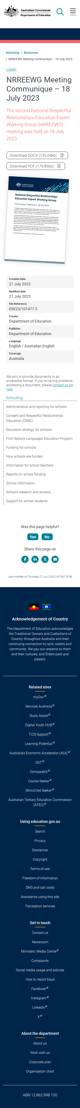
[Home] (25, 11)
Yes (33, 537)
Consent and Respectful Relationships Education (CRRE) (34, 418)
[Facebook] (25, 559)
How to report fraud (40, 979)
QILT (38, 762)
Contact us (40, 933)
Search (40, 831)
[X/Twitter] (45, 559)
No (47, 537)
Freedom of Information (40, 878)
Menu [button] (73, 15)
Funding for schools (21, 447)
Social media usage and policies (40, 970)
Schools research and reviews (28, 492)
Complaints (40, 961)
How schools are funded (24, 456)
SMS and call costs (40, 887)
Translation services (40, 906)
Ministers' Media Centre (38, 951)
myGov (38, 697)
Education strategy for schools (29, 430)
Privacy (40, 841)
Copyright (40, 859)
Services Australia (38, 706)
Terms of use (40, 869)
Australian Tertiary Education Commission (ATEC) (40, 802)
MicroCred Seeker (39, 790)
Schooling (12, 52)
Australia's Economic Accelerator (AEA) (39, 753)
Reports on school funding (26, 474)
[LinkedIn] (35, 559)
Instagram (38, 998)
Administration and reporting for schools (36, 407)
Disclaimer (40, 850)
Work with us (40, 1053)
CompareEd (38, 772)
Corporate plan (40, 1062)
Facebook (38, 989)
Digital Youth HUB (38, 725)
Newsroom (40, 942)
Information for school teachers (29, 465)
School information (20, 483)
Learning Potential (38, 744)
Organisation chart (40, 1071)
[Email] (55, 559)
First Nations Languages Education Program (39, 439)
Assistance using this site (40, 897)
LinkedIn (38, 1007)
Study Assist (38, 716)
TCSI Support (38, 734)
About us (40, 1043)
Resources (31, 52)
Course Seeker (38, 781)
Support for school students (27, 501)
